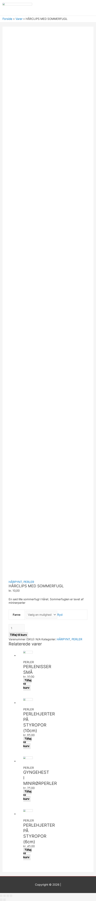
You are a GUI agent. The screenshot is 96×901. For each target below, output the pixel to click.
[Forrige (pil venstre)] (1, 900)
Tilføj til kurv (18, 635)
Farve (16, 614)
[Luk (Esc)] (1, 896)
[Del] (4, 896)
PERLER (29, 582)
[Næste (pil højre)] (4, 900)
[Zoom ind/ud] (11, 896)
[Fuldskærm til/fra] (7, 896)
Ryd (59, 614)
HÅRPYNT (15, 582)
